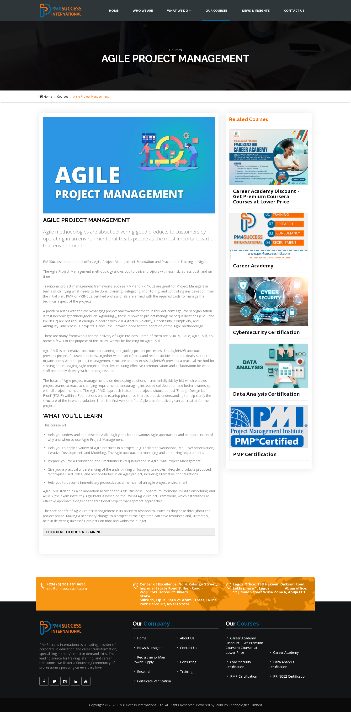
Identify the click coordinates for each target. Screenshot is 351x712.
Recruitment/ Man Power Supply (149, 659)
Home (113, 10)
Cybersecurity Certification (266, 332)
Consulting (188, 662)
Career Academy (253, 265)
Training (186, 671)
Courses (62, 97)
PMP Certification (255, 454)
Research (144, 671)
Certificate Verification (154, 681)
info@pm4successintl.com (67, 588)
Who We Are (143, 10)
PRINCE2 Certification (290, 676)
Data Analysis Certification (266, 394)
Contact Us (294, 10)
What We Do (177, 10)
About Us (187, 638)
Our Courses (217, 10)
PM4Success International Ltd (140, 705)
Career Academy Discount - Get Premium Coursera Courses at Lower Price (266, 196)
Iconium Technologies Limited (238, 705)
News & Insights (256, 10)
